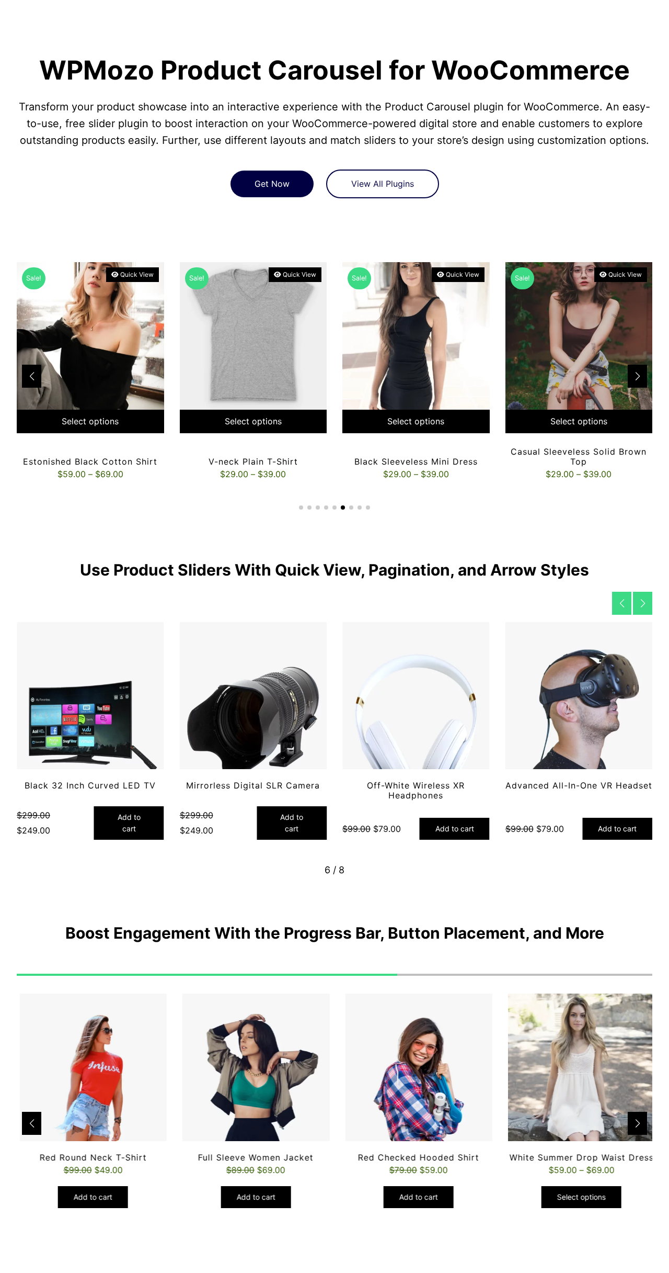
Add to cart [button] (129, 823)
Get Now (272, 183)
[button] (637, 376)
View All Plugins (382, 183)
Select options (90, 421)
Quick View (136, 274)
